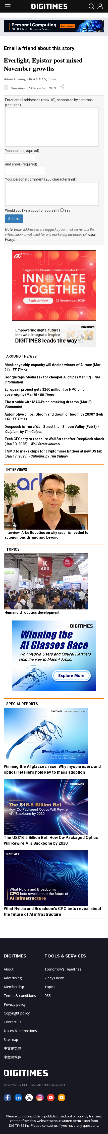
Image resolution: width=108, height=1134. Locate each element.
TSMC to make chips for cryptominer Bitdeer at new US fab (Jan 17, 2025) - (53, 453)
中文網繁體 (12, 1048)
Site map (11, 1039)
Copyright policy (17, 1013)
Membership (14, 986)
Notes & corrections (20, 1030)
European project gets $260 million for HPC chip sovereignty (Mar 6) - (44, 391)
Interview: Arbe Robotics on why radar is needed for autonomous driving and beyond (47, 535)
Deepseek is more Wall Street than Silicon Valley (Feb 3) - (52, 429)
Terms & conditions (20, 995)
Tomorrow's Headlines (62, 969)
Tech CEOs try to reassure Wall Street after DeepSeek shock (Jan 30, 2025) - (54, 441)
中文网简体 (12, 1057)
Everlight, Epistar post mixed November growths (43, 64)
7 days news (54, 978)
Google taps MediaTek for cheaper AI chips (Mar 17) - (52, 379)
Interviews (16, 470)
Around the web (21, 356)
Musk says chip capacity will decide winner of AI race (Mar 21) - (53, 367)
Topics (13, 549)
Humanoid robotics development (32, 612)
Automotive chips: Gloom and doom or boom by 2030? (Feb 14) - (54, 416)
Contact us (12, 1021)
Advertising (13, 978)
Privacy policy (15, 1004)
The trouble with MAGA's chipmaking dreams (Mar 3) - (49, 404)
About (9, 969)
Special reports (22, 704)
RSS (47, 995)
